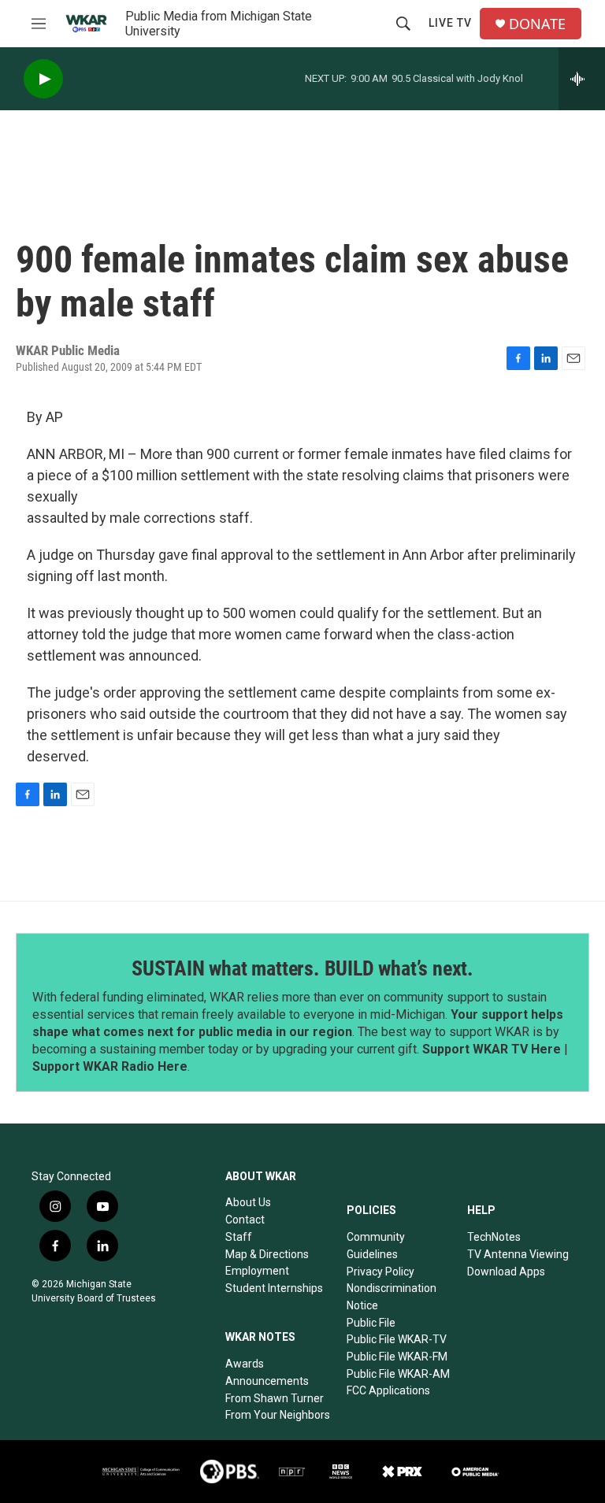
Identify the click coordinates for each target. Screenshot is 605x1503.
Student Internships (274, 1288)
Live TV (450, 23)
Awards (244, 1363)
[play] (43, 79)
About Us (248, 1202)
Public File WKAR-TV (397, 1339)
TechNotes (494, 1237)
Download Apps (506, 1271)
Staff (238, 1237)
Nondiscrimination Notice (391, 1297)
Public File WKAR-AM (398, 1374)
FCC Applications (388, 1390)
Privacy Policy (380, 1271)
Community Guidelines (376, 1246)
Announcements (267, 1381)
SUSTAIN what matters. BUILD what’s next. (302, 968)
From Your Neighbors (277, 1415)
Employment (257, 1270)
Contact (245, 1219)
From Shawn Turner (274, 1398)
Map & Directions (267, 1254)
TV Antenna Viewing (518, 1254)
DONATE (537, 24)
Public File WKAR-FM (397, 1356)
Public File (371, 1322)
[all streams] (582, 78)
